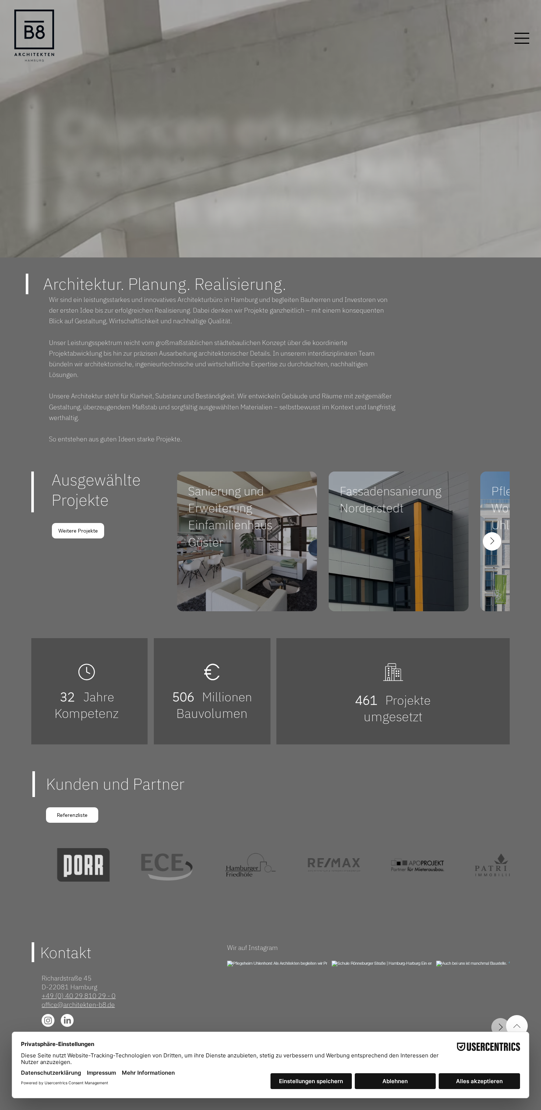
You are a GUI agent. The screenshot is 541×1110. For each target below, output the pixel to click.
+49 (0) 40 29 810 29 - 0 (79, 995)
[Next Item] (492, 541)
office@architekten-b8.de (78, 1004)
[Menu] (522, 38)
